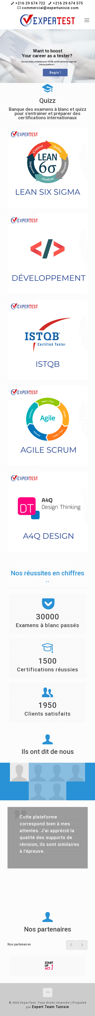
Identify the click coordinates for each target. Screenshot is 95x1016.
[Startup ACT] (47, 966)
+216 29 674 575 (68, 3)
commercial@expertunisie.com (50, 8)
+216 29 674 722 (30, 3)
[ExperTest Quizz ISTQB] (47, 20)
